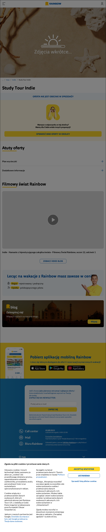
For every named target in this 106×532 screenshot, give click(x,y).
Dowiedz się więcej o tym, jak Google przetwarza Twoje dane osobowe (16, 518)
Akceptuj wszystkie (85, 469)
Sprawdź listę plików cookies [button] (83, 481)
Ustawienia (88, 476)
